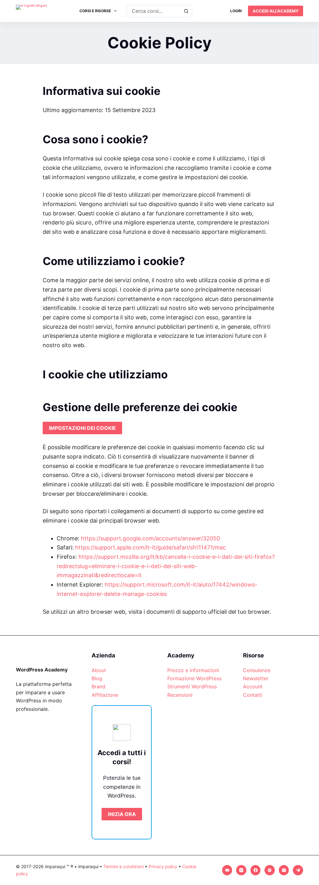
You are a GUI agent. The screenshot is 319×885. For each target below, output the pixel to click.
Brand (98, 686)
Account (253, 686)
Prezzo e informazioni (193, 670)
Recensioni (180, 695)
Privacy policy (163, 866)
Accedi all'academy (275, 10)
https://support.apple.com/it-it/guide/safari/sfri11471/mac (150, 547)
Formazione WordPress (194, 678)
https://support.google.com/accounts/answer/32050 (150, 538)
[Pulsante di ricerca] (186, 11)
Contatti (252, 695)
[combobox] (153, 11)
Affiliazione (105, 695)
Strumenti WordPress (192, 686)
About (99, 670)
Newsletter (256, 678)
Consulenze (256, 670)
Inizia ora (122, 814)
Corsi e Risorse (95, 10)
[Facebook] (255, 870)
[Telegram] (298, 870)
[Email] (284, 870)
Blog (97, 678)
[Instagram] (241, 870)
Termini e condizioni (123, 866)
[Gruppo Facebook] (269, 870)
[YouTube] (227, 870)
